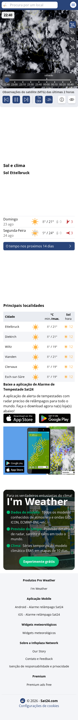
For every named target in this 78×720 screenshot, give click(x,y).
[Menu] (73, 5)
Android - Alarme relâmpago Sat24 (39, 607)
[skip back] (6, 99)
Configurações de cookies (39, 706)
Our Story (39, 651)
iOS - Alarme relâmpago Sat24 (39, 614)
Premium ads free (39, 685)
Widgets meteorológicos (39, 633)
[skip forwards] (26, 99)
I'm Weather (39, 589)
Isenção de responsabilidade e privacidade (39, 666)
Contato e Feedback (39, 659)
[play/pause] (16, 99)
